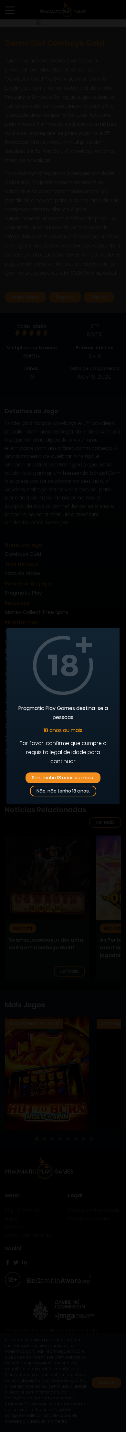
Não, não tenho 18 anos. (63, 791)
